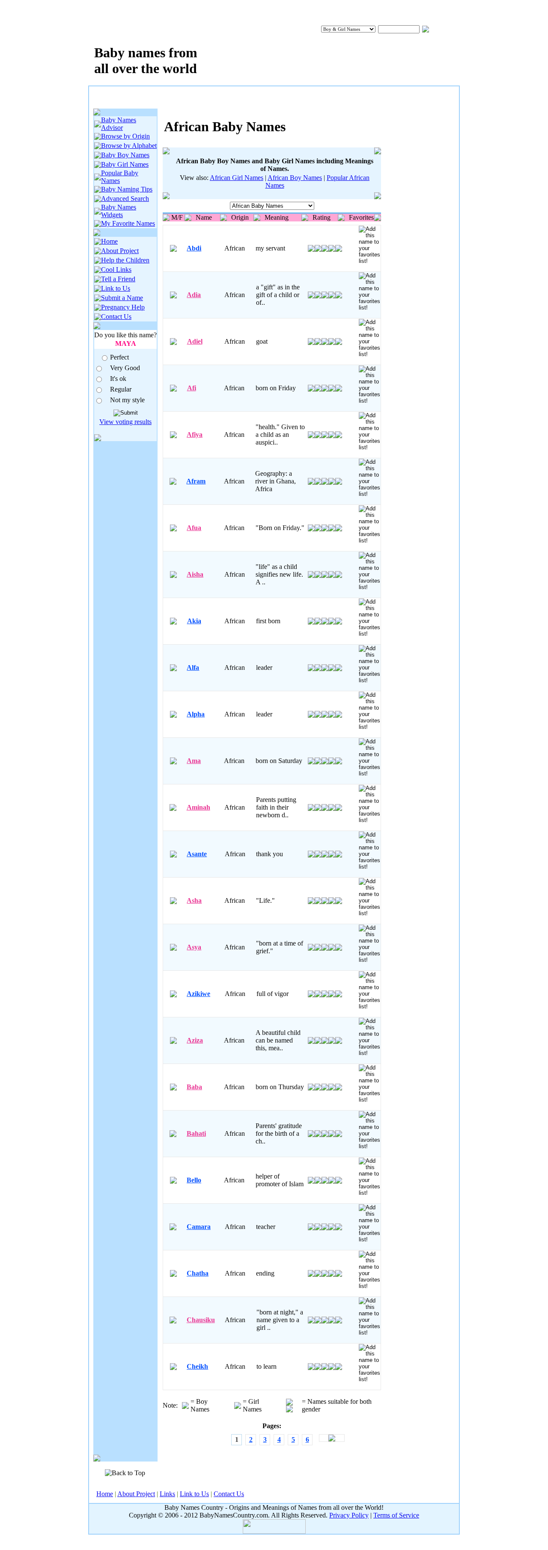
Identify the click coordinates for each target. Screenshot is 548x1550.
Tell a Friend (118, 279)
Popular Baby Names (119, 176)
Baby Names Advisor (118, 123)
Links (167, 1493)
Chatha (197, 1273)
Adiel (195, 341)
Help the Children (125, 260)
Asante (197, 854)
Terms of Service (396, 1515)
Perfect (119, 357)
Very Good (125, 367)
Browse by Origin (125, 136)
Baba (194, 1086)
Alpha (196, 714)
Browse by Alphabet (129, 145)
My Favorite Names (128, 223)
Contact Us (116, 316)
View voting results (125, 421)
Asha (194, 900)
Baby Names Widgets (118, 210)
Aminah (198, 807)
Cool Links (116, 269)
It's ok (118, 378)
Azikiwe (198, 993)
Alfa (193, 667)
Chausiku (201, 1319)
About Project (120, 250)
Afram (196, 481)
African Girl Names (236, 177)
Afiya (195, 434)
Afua (194, 527)
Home (109, 241)
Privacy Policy (349, 1515)
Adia (194, 294)
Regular (120, 389)
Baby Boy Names (125, 155)
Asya (194, 947)
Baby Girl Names (125, 164)
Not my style (127, 400)
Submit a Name (122, 297)
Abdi (194, 248)
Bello (194, 1180)
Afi (191, 388)
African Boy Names (295, 177)
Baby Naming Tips (126, 189)
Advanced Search (125, 198)
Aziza (195, 1040)
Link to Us (115, 288)
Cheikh (197, 1366)
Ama (194, 760)
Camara (199, 1226)
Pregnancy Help (123, 307)
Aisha (195, 574)
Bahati (196, 1133)
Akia (194, 621)
